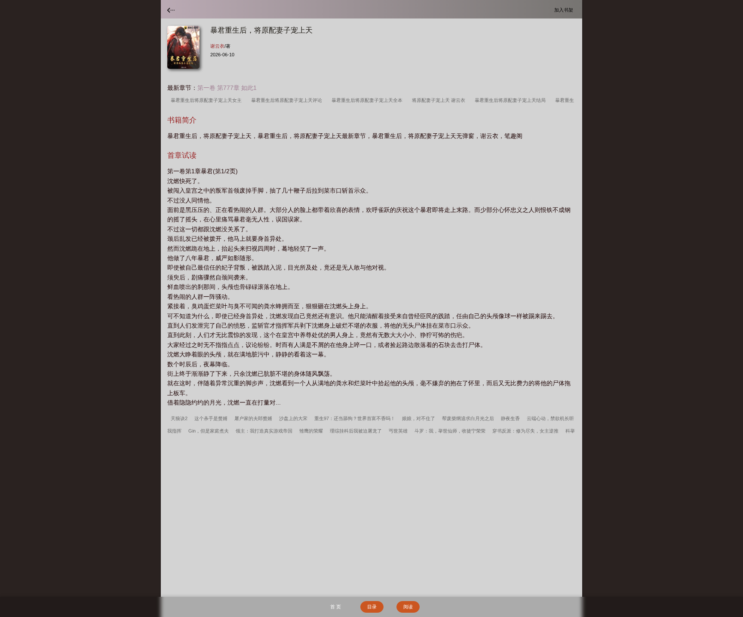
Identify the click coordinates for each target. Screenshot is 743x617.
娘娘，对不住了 (418, 418)
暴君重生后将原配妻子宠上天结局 (511, 100)
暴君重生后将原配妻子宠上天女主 (207, 100)
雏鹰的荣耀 (311, 430)
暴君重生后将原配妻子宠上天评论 (288, 100)
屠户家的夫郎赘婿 (253, 418)
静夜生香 (510, 418)
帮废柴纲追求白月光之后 (468, 418)
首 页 (335, 606)
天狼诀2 (179, 418)
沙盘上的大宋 (293, 418)
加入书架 (565, 9)
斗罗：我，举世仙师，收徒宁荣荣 (449, 430)
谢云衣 (217, 46)
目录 (372, 606)
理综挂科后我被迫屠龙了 (356, 430)
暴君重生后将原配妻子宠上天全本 (368, 100)
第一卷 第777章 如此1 (227, 87)
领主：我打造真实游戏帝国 (264, 430)
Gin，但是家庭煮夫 (208, 430)
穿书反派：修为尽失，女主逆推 (525, 430)
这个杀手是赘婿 (210, 418)
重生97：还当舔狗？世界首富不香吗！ (354, 418)
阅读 (408, 606)
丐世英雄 (398, 430)
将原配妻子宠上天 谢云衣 (440, 100)
